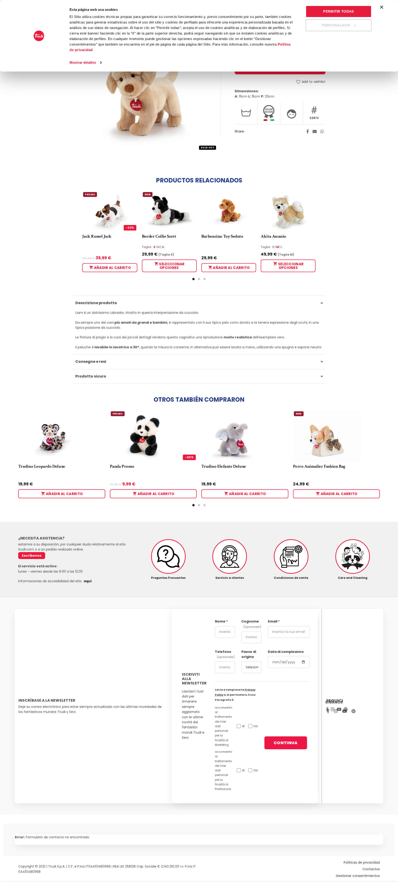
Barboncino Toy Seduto (222, 236)
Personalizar (336, 25)
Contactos (371, 869)
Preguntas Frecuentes (168, 578)
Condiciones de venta (291, 578)
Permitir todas (338, 11)
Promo (90, 194)
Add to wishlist (313, 82)
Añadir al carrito (112, 267)
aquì (88, 581)
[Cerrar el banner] (381, 7)
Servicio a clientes (229, 578)
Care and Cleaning (352, 578)
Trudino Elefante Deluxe (223, 466)
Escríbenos (31, 555)
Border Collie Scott (159, 236)
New (148, 194)
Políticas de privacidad (362, 862)
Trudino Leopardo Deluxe (41, 466)
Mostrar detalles (83, 62)
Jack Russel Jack (96, 236)
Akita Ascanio (273, 236)
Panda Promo (122, 466)
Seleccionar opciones (171, 266)
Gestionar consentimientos (358, 875)
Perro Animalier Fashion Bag (319, 466)
